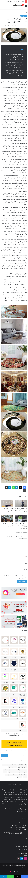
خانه (25, 13)
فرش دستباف (12, 769)
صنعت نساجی (23, 769)
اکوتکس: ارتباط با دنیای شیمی (8, 509)
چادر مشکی (19, 777)
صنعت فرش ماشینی (12, 767)
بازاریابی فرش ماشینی (12, 764)
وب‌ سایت (25, 569)
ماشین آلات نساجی (22, 772)
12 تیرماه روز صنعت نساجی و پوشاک (7, 524)
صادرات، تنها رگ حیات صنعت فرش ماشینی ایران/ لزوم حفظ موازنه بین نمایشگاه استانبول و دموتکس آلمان (13, 832)
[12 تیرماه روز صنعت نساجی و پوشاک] (7, 518)
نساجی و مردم (20, 13)
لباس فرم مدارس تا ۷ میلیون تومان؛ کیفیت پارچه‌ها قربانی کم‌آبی (21, 510)
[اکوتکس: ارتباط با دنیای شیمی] (7, 503)
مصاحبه (15, 772)
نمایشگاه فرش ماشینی (22, 774)
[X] (20, 487)
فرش (18, 769)
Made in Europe (22, 823)
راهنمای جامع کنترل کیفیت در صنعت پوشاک (15, 1)
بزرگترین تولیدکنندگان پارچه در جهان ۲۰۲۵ (17, 825)
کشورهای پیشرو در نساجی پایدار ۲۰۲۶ (18, 827)
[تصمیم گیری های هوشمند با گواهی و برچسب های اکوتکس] (21, 518)
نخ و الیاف (10, 772)
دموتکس (4, 764)
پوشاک (25, 777)
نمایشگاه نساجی (13, 774)
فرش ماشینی (6, 769)
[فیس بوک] (24, 487)
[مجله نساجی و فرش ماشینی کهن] (18, 6)
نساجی (5, 772)
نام (26, 557)
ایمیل (25, 563)
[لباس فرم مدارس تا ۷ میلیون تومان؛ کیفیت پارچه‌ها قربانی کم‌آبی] (21, 503)
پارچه (7, 774)
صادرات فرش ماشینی (22, 767)
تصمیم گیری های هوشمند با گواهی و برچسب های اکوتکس (21, 525)
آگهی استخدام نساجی (22, 764)
